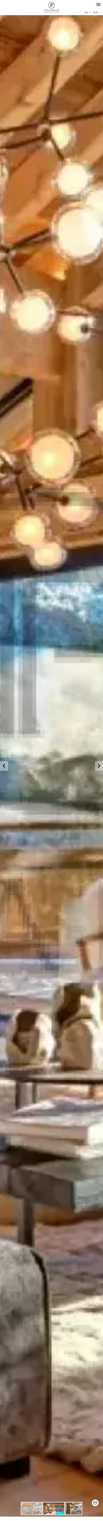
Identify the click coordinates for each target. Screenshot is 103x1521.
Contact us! (97, 1503)
